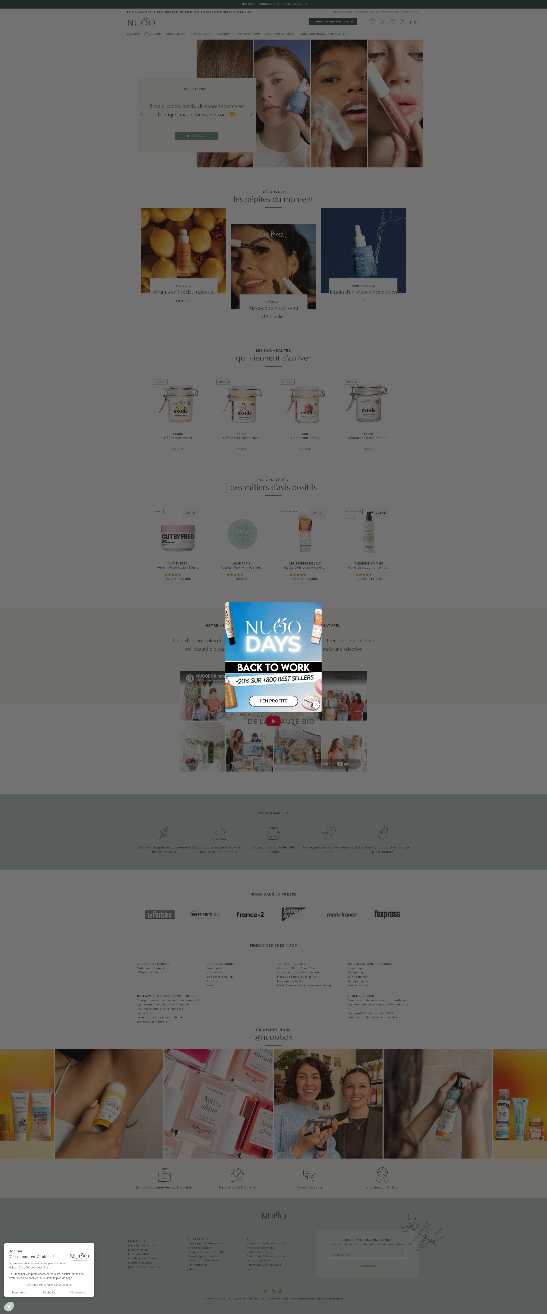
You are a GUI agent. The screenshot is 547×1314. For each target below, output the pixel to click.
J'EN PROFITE (273, 701)
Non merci (19, 1292)
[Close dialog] (316, 704)
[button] (9, 1307)
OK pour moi (79, 1292)
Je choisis (49, 1292)
